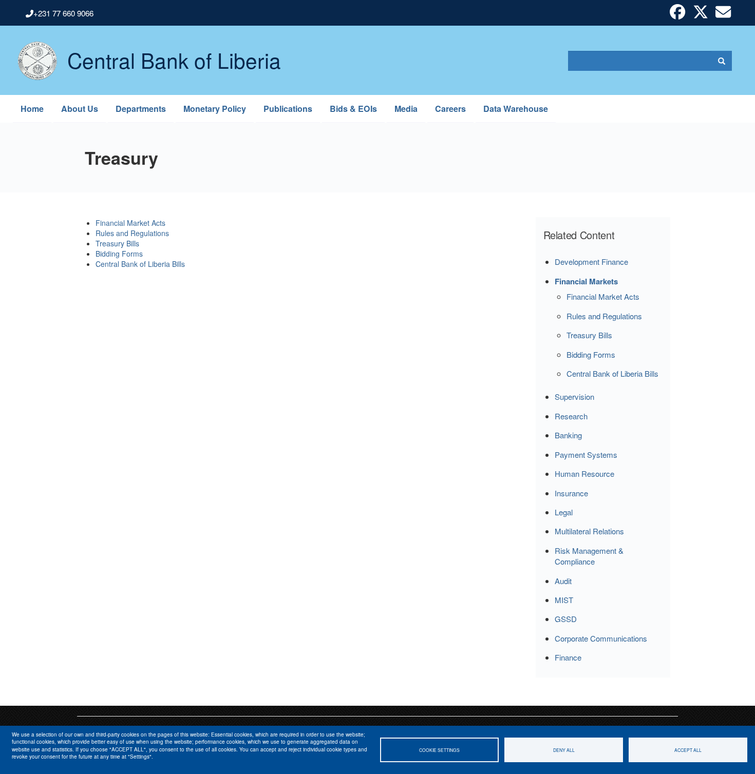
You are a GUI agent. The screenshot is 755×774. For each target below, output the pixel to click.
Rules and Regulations (132, 233)
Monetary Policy (214, 108)
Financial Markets (586, 281)
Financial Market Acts (130, 223)
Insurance (571, 493)
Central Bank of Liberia (174, 52)
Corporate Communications (601, 638)
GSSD (566, 618)
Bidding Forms (119, 253)
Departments (141, 108)
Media (406, 108)
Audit (563, 580)
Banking (568, 435)
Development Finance (591, 261)
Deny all (564, 750)
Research (571, 416)
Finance (568, 657)
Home (32, 108)
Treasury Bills (117, 243)
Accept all (688, 750)
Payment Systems (586, 454)
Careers (450, 108)
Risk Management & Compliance (589, 556)
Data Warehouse (515, 108)
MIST (564, 599)
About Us (79, 108)
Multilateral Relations (589, 531)
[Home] (32, 61)
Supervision (574, 396)
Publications (287, 108)
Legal (564, 512)
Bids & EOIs (353, 108)
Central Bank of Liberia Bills (140, 264)
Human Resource (584, 473)
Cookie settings (439, 750)
